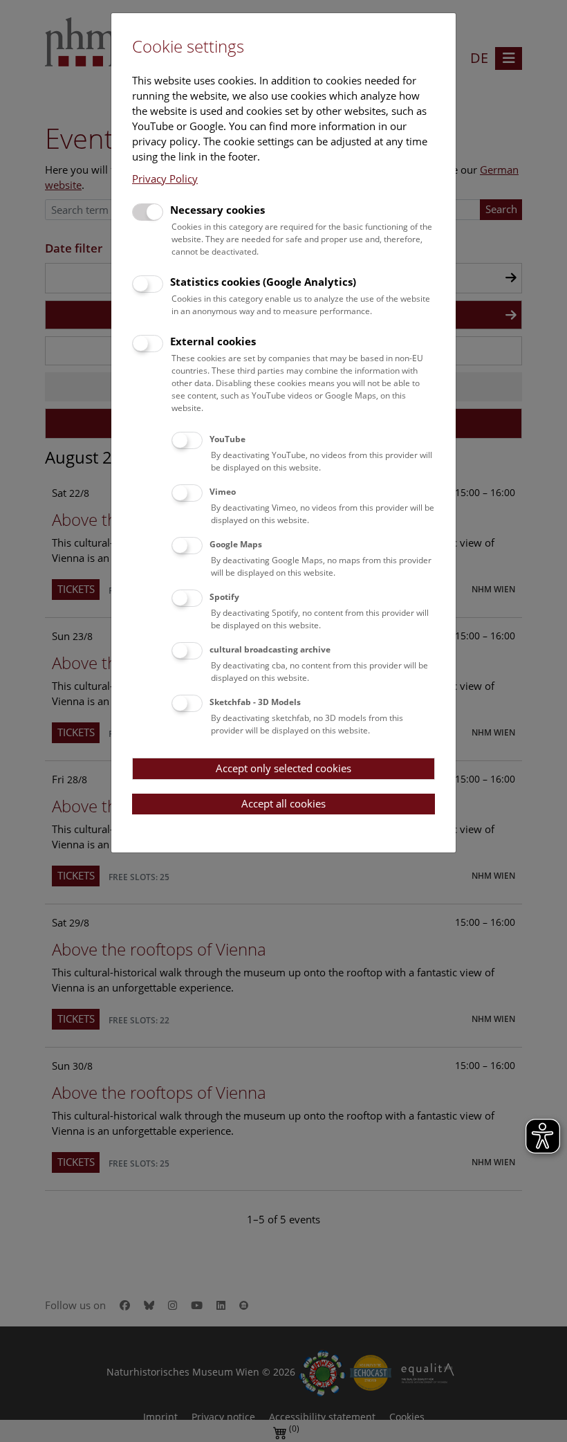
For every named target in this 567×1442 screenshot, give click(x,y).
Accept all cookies (283, 803)
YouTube (227, 439)
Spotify (224, 597)
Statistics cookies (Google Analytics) (263, 282)
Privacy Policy (165, 178)
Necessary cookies (217, 210)
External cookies (213, 341)
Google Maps (236, 544)
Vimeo (223, 492)
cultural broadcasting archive (270, 649)
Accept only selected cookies (283, 768)
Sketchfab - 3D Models (255, 702)
